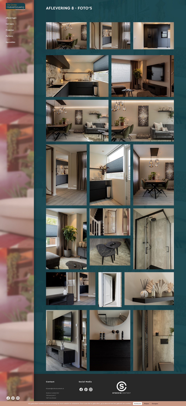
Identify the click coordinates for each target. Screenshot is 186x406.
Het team (10, 24)
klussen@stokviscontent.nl (55, 388)
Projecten (10, 30)
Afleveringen (11, 18)
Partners (9, 36)
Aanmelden (10, 42)
